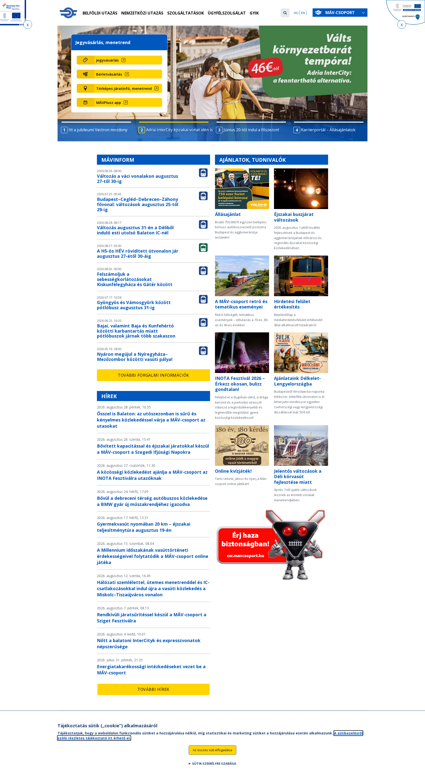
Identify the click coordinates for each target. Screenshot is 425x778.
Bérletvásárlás (109, 74)
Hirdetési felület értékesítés (292, 304)
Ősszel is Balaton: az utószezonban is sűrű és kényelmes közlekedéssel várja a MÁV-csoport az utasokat (151, 420)
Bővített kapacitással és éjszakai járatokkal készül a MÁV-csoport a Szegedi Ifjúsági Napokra (153, 449)
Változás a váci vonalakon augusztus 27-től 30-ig (137, 178)
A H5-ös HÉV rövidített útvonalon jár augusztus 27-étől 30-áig (137, 253)
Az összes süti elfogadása (212, 750)
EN (303, 13)
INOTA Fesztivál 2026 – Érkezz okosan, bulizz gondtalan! (240, 383)
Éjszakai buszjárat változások (294, 217)
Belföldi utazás (100, 13)
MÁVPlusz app (108, 102)
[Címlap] (68, 12)
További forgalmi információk (153, 375)
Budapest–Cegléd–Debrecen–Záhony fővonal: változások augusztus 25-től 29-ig (137, 204)
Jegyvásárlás (107, 60)
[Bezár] (27, 24)
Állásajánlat (228, 214)
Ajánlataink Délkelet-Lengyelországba (297, 381)
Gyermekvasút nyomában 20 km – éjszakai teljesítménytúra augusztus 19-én (143, 527)
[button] (285, 12)
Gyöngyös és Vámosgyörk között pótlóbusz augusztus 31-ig (134, 304)
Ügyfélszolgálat (227, 13)
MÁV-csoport (340, 12)
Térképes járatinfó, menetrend (124, 88)
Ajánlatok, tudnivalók (252, 159)
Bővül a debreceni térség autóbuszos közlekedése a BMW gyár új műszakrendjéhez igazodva (152, 501)
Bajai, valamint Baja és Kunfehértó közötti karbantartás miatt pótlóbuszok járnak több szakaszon (136, 331)
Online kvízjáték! (233, 471)
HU (296, 13)
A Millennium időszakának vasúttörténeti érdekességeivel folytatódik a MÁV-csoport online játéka (152, 556)
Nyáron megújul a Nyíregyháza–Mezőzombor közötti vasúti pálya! (134, 356)
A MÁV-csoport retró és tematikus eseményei (241, 304)
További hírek (153, 689)
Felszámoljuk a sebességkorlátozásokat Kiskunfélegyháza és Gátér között (134, 279)
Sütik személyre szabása (214, 763)
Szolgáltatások (185, 13)
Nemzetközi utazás (142, 13)
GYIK (254, 13)
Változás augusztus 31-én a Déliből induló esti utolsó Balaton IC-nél (135, 230)
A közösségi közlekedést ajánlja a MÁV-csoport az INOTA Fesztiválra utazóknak (152, 475)
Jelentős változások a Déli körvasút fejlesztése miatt (297, 476)
